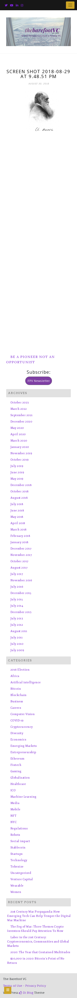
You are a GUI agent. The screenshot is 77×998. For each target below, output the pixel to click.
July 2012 (16, 625)
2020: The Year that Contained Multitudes (40, 952)
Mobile (15, 809)
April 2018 (17, 523)
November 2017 (21, 555)
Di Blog (27, 992)
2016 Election (20, 669)
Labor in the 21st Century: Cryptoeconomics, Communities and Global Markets (38, 942)
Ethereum (17, 758)
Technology (18, 860)
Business (16, 701)
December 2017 (20, 548)
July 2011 (16, 637)
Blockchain (18, 695)
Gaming (16, 771)
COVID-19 (17, 720)
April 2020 (18, 434)
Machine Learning (23, 796)
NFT (13, 815)
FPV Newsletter (39, 381)
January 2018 (19, 542)
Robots (15, 835)
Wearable (17, 885)
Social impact (20, 841)
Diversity (16, 733)
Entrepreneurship (23, 752)
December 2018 (21, 485)
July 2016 (16, 586)
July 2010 (16, 644)
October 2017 (19, 561)
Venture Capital (21, 879)
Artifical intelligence (25, 682)
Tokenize (17, 866)
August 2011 (18, 631)
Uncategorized (20, 873)
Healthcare (18, 784)
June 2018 (17, 510)
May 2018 (16, 517)
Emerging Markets (23, 746)
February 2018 (20, 536)
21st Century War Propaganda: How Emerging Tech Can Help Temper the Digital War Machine (39, 916)
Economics (18, 739)
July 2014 (16, 605)
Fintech (15, 765)
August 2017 (19, 567)
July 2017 (16, 574)
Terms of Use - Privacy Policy (24, 985)
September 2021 (21, 415)
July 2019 (16, 466)
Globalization (20, 777)
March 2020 (18, 440)
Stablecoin (18, 847)
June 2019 (17, 472)
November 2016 (21, 580)
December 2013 (20, 612)
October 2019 (19, 459)
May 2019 (16, 478)
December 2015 (20, 593)
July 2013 (16, 618)
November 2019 (21, 453)
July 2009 (17, 650)
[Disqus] (38, 185)
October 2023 (19, 402)
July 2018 (16, 504)
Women (15, 892)
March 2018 (18, 529)
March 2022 (18, 409)
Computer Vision (22, 714)
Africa (14, 676)
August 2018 (19, 498)
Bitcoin (15, 688)
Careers (15, 708)
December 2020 (21, 421)
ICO (13, 790)
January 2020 (19, 447)
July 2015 (16, 599)
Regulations (19, 828)
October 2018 (19, 491)
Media (14, 803)
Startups (16, 854)
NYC (13, 822)
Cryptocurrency (21, 727)
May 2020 (17, 428)
